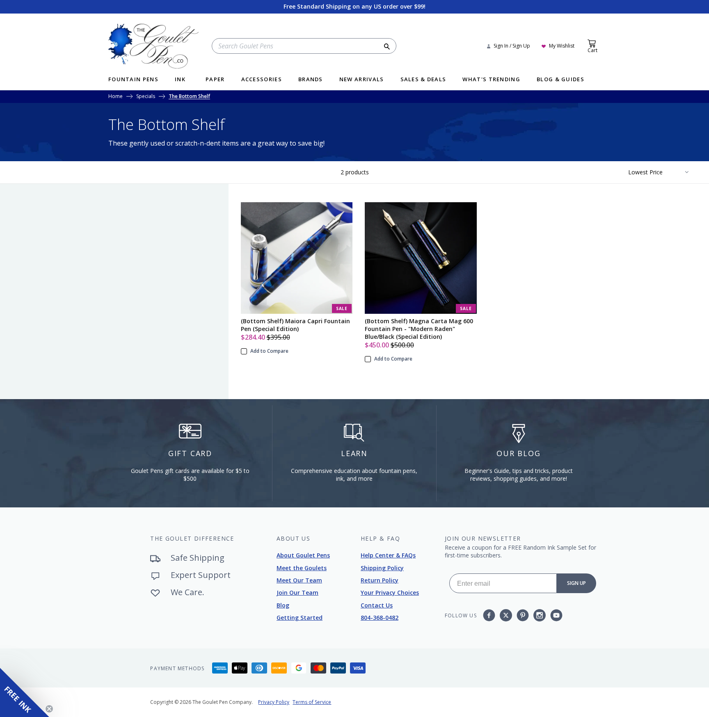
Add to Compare (269, 351)
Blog (283, 605)
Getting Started (299, 617)
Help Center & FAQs (388, 555)
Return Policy (379, 580)
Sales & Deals (423, 80)
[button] (24, 692)
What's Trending (491, 80)
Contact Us (377, 605)
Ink (180, 80)
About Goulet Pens (303, 555)
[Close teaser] (49, 709)
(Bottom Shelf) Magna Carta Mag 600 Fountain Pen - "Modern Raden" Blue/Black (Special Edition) (419, 328)
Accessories (261, 80)
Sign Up (576, 583)
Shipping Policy (382, 568)
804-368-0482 (379, 617)
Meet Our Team (299, 580)
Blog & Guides (560, 80)
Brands (310, 80)
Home (115, 97)
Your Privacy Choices (390, 592)
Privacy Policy (273, 702)
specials (145, 97)
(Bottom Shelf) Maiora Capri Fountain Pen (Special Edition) (295, 325)
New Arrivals (361, 80)
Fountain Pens (133, 80)
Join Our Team (297, 592)
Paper (215, 80)
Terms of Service (312, 702)
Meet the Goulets (302, 568)
